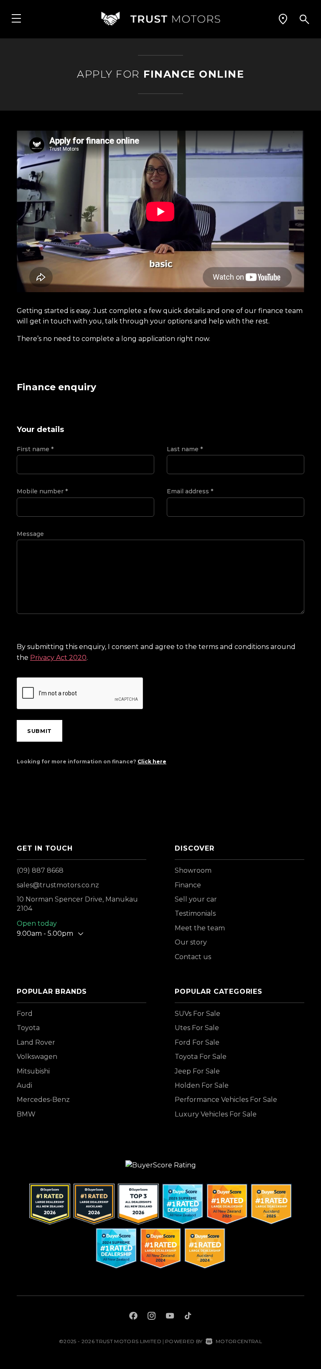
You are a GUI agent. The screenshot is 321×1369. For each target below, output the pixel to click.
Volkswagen (37, 1057)
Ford (25, 1014)
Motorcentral (239, 1341)
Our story (191, 942)
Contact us (193, 957)
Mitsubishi (33, 1071)
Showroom (193, 870)
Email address (190, 491)
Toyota (28, 1028)
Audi (24, 1085)
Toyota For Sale (201, 1057)
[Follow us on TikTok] (188, 1316)
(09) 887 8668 (40, 870)
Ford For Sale (197, 1042)
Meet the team (200, 928)
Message (30, 534)
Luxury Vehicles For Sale (216, 1114)
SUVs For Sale (197, 1014)
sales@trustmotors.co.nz (58, 885)
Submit (39, 730)
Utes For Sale (197, 1028)
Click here (152, 761)
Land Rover (36, 1042)
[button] (283, 19)
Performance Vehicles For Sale (226, 1100)
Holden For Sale (202, 1085)
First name (35, 449)
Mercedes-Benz (43, 1100)
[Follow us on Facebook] (133, 1316)
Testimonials (195, 913)
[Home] (160, 19)
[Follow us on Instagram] (152, 1316)
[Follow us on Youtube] (170, 1316)
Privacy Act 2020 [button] (58, 658)
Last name (185, 449)
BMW (26, 1114)
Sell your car (196, 899)
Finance (188, 885)
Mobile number (42, 491)
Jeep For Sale (197, 1071)
